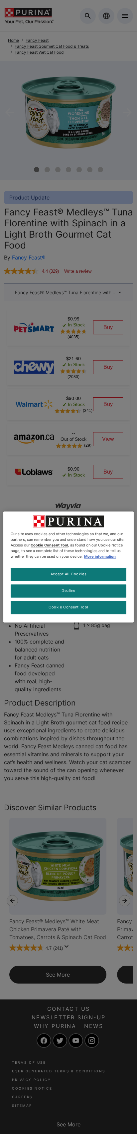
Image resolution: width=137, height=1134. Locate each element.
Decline (68, 591)
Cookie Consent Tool (68, 607)
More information (100, 556)
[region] (68, 566)
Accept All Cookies (68, 574)
